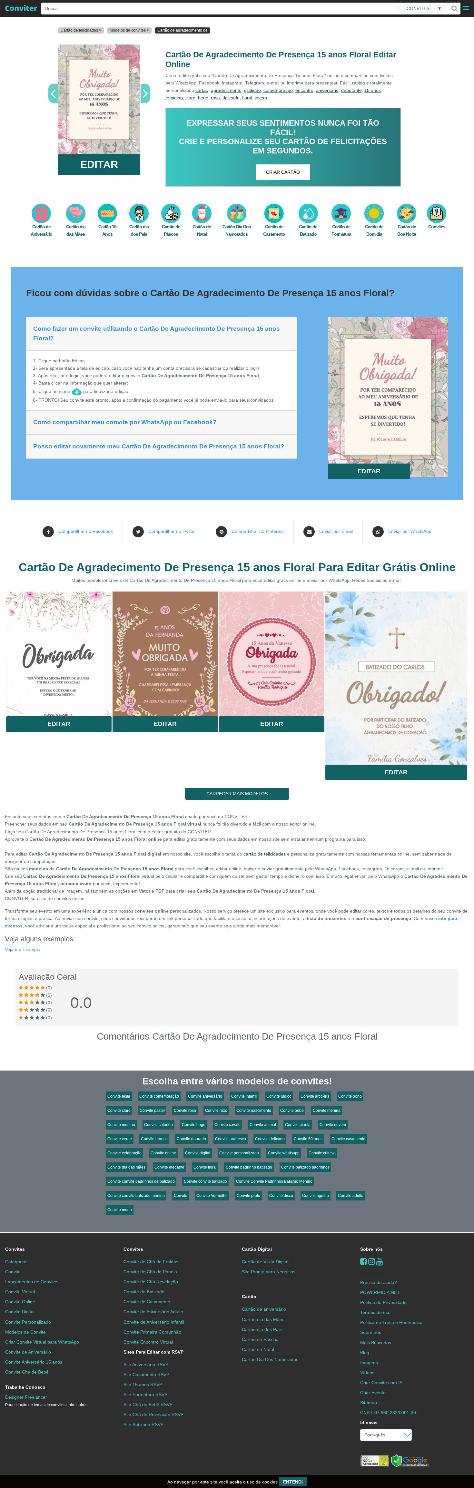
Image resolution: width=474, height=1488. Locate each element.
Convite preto (248, 1195)
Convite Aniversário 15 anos (33, 1362)
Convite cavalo (227, 1124)
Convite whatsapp (284, 1153)
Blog (364, 1352)
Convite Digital (20, 1311)
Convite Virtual (20, 1291)
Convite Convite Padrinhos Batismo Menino (274, 1181)
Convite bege (193, 1124)
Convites (15, 1249)
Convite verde (119, 1139)
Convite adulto (350, 1195)
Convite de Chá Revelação (150, 1281)
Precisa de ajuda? (378, 1282)
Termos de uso (375, 1312)
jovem (261, 97)
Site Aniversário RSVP (145, 1364)
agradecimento (226, 90)
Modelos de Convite (25, 1332)
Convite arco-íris (315, 1096)
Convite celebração (124, 1153)
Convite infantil (244, 1096)
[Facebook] (363, 1261)
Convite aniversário (205, 1096)
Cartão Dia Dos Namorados (270, 1359)
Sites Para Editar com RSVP (153, 1352)
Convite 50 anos (308, 1139)
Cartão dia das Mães (263, 1319)
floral (247, 97)
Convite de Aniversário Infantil (153, 1322)
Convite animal (263, 1124)
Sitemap (368, 1402)
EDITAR (99, 164)
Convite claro (119, 1110)
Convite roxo (216, 1110)
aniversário (327, 90)
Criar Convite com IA (381, 1382)
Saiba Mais (59, 651)
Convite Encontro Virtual (148, 1342)
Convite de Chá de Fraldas (150, 1261)
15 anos (372, 90)
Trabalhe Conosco (25, 1387)
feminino (174, 97)
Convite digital (197, 1153)
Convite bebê (292, 1110)
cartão (201, 90)
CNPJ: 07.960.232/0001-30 (388, 1412)
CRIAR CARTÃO (283, 172)
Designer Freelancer (46, 1401)
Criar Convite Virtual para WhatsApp (42, 1342)
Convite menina (327, 1110)
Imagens (369, 1362)
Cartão (249, 1296)
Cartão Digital (257, 1249)
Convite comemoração (159, 1096)
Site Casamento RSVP (146, 1374)
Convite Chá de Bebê (27, 1372)
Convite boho (350, 1096)
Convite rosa (185, 1110)
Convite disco (281, 1195)
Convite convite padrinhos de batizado (141, 1181)
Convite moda (119, 1210)
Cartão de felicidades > (81, 30)
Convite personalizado (239, 1153)
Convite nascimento (253, 1110)
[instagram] (371, 1261)
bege (203, 97)
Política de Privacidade (383, 1302)
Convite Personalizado (28, 1322)
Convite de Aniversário (28, 1352)
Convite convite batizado (205, 1181)
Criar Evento (373, 1392)
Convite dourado (191, 1139)
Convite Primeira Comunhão (152, 1332)
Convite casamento (348, 1139)
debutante (351, 90)
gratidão (252, 90)
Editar (58, 723)
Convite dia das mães (126, 1167)
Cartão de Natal (258, 1349)
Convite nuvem (333, 1124)
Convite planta (298, 1124)
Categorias (16, 1261)
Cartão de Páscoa (260, 1339)
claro (190, 97)
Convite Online (20, 1301)
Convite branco (154, 1139)
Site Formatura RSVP (145, 1394)
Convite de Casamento (146, 1301)
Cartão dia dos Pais (262, 1329)
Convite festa (118, 1096)
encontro (304, 90)
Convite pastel (152, 1110)
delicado (231, 97)
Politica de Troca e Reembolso (391, 1322)
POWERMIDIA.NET (380, 1292)
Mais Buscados (375, 1342)
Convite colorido (158, 1124)
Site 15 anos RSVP (142, 1384)
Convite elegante (169, 1167)
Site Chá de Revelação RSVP (153, 1414)
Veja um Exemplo (22, 949)
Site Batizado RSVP (143, 1424)
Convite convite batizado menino (136, 1195)
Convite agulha (315, 1195)
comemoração (278, 90)
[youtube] (379, 1261)
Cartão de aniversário (264, 1309)
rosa (215, 97)
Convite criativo (322, 1153)
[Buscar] (454, 8)
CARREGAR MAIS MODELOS (237, 793)
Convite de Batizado (143, 1291)
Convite (180, 1195)
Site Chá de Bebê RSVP (148, 1404)
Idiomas (369, 1422)
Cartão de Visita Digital (265, 1261)
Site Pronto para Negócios (268, 1271)
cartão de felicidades (264, 854)
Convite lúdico (278, 1096)
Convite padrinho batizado (249, 1167)
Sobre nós (371, 1249)
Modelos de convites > (129, 30)
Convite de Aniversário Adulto (153, 1311)
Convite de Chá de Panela (150, 1271)
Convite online (163, 1153)
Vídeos (367, 1372)
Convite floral (205, 1167)
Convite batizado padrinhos (305, 1167)
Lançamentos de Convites (31, 1281)
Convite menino (121, 1124)
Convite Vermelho (212, 1195)
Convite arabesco (230, 1139)
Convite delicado (270, 1139)
